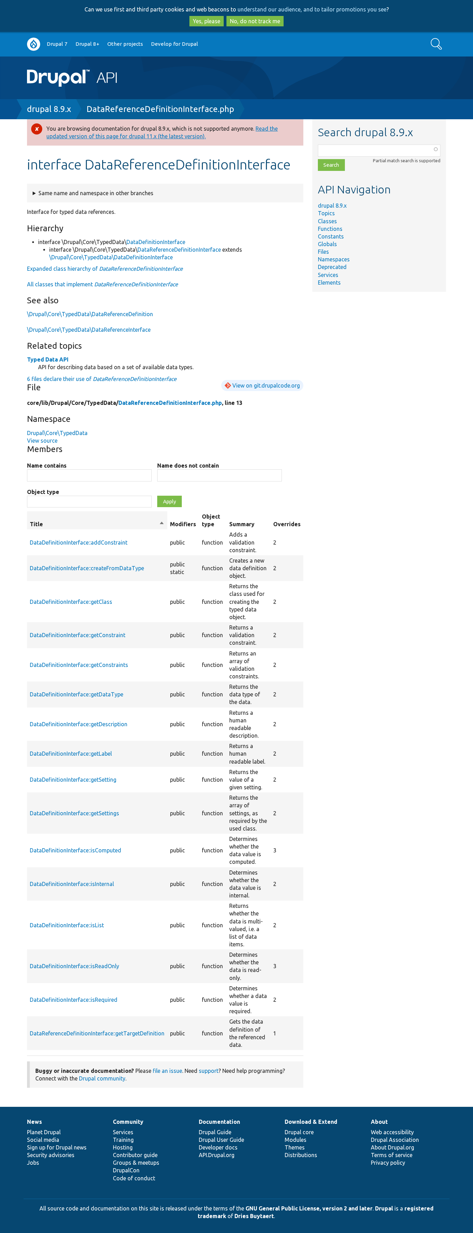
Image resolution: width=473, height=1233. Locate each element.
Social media (43, 1140)
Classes (327, 221)
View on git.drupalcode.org (266, 385)
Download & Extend (311, 1122)
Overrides (287, 524)
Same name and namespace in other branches (95, 193)
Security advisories (50, 1155)
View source (42, 440)
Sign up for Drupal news (57, 1147)
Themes (295, 1147)
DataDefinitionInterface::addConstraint (78, 542)
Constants (331, 236)
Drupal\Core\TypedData (57, 433)
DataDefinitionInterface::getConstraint (77, 635)
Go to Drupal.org (33, 44)
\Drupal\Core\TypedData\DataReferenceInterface (89, 330)
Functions (330, 229)
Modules (295, 1140)
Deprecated (332, 267)
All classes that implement (102, 284)
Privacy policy (388, 1163)
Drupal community (102, 1078)
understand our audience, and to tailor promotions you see (312, 9)
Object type (43, 492)
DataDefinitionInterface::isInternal (72, 884)
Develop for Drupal (174, 44)
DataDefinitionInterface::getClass (71, 602)
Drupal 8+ (87, 44)
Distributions (301, 1155)
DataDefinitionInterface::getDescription (78, 724)
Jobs (33, 1163)
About (379, 1122)
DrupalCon (126, 1170)
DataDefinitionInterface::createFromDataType (87, 568)
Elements (329, 282)
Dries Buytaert (254, 1216)
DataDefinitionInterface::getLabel (71, 753)
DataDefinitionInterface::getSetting (73, 779)
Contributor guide (135, 1155)
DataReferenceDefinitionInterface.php (160, 109)
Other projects (125, 44)
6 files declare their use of (102, 379)
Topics (326, 213)
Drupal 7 (57, 44)
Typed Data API (48, 359)
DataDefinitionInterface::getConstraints (79, 665)
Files (323, 252)
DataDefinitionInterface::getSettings (74, 813)
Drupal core (299, 1132)
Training (123, 1140)
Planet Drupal (44, 1132)
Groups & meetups (136, 1163)
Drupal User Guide (221, 1140)
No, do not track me (255, 21)
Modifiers (183, 524)
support (208, 1071)
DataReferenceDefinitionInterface (179, 249)
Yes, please (206, 21)
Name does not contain (188, 465)
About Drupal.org (392, 1147)
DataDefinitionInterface (155, 242)
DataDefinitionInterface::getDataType (76, 694)
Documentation (219, 1122)
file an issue (167, 1071)
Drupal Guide (215, 1132)
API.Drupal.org (216, 1155)
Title (97, 524)
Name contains (46, 465)
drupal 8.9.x (49, 109)
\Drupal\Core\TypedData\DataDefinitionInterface (111, 257)
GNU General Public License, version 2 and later (309, 1208)
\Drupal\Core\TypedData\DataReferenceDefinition (90, 314)
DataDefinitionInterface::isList (67, 925)
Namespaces (334, 259)
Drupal (384, 1208)
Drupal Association (395, 1140)
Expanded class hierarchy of (105, 269)
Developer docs (218, 1147)
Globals (327, 244)
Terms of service (391, 1155)
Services (328, 275)
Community (128, 1122)
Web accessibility (392, 1132)
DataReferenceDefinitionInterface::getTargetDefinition (97, 1033)
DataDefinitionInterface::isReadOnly (74, 966)
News (34, 1122)
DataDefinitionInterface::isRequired (73, 1000)
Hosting (123, 1147)
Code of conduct (134, 1178)
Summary (242, 524)
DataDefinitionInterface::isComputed (75, 850)
